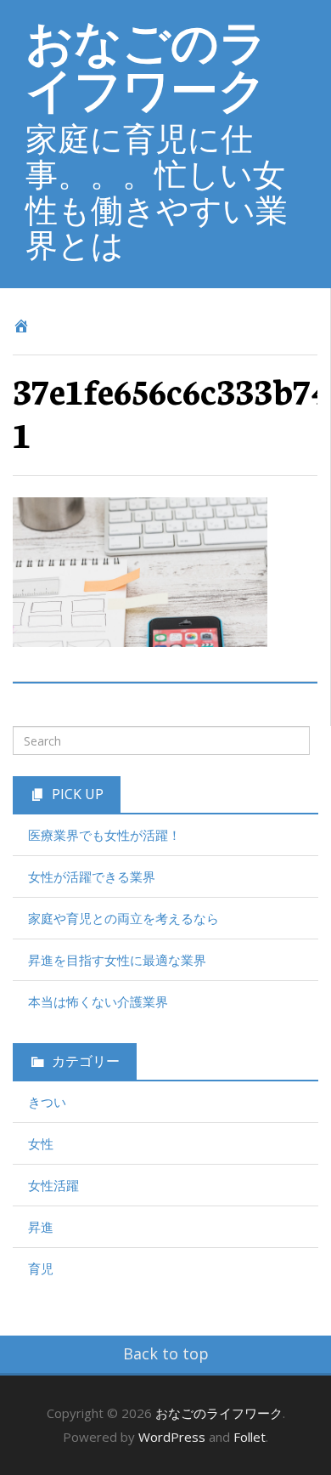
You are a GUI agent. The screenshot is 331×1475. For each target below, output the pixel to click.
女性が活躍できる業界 (91, 876)
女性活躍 (53, 1185)
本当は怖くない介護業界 (98, 1001)
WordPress (171, 1436)
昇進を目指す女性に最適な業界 (117, 959)
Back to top (166, 1353)
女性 (40, 1143)
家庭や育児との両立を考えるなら (123, 918)
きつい (47, 1101)
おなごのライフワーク (146, 64)
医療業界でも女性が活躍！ (104, 834)
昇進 (40, 1226)
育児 (40, 1268)
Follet (249, 1436)
